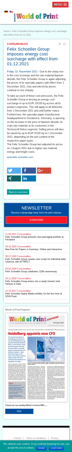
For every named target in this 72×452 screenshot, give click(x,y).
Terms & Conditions (36, 438)
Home (6, 31)
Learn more (56, 448)
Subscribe (36, 219)
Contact (17, 438)
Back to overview (18, 192)
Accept (41, 448)
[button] (14, 171)
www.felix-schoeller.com (20, 157)
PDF (19, 411)
